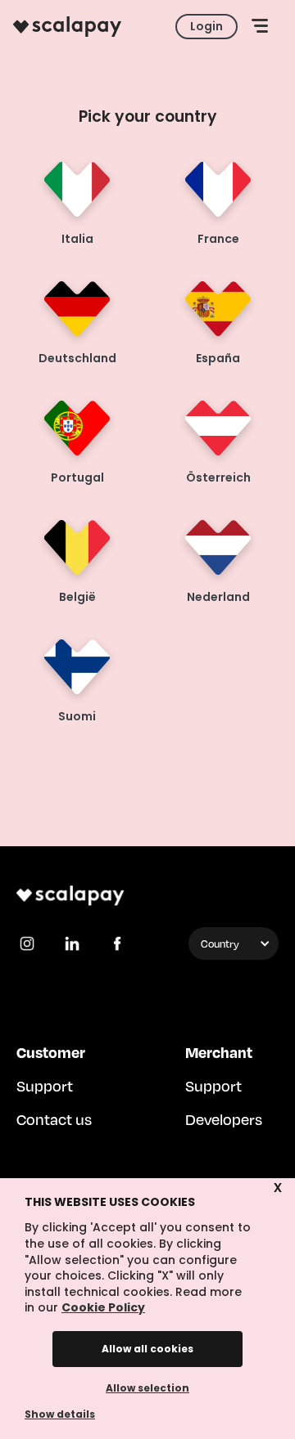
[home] (67, 26)
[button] (260, 26)
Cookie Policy (103, 1307)
